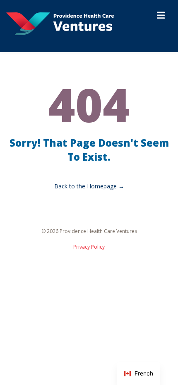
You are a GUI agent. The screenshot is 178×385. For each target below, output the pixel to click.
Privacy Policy (89, 246)
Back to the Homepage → (89, 186)
